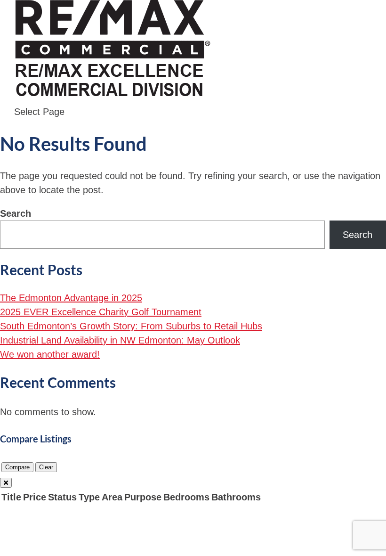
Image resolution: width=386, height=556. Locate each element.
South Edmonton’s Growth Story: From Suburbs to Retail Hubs (131, 326)
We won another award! (50, 354)
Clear (46, 467)
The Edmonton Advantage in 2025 (71, 298)
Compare (17, 467)
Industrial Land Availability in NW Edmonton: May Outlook (120, 340)
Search (15, 213)
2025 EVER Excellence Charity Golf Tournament (100, 312)
